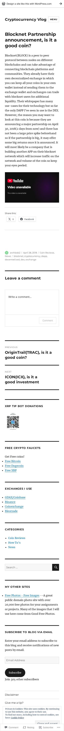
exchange (31, 259)
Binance (10, 502)
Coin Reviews (47, 252)
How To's (14, 542)
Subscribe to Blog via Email (29, 632)
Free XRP (11, 470)
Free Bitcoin (13, 461)
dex (23, 259)
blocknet (18, 256)
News (8, 256)
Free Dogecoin (14, 465)
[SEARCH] (55, 567)
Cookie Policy (17, 717)
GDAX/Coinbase (15, 497)
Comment (48, 320)
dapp (44, 256)
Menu (53, 19)
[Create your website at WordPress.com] (32, 3)
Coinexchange (14, 506)
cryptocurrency (32, 256)
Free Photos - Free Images (22, 595)
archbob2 (15, 252)
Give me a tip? (14, 702)
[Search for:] (28, 567)
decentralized (12, 259)
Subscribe (15, 672)
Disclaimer (12, 694)
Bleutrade (11, 511)
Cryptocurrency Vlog (25, 19)
